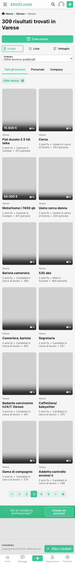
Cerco (43, 139)
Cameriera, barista (16, 338)
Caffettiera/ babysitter (48, 405)
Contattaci (8, 545)
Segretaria (47, 338)
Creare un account (59, 511)
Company (56, 69)
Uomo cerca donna (53, 208)
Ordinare (8, 56)
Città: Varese (11, 80)
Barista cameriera (15, 273)
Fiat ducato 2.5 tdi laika (16, 141)
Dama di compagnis (17, 472)
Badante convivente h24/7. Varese (17, 405)
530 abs (45, 273)
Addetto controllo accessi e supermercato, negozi (55, 473)
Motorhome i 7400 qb (18, 208)
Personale (37, 69)
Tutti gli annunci (14, 69)
